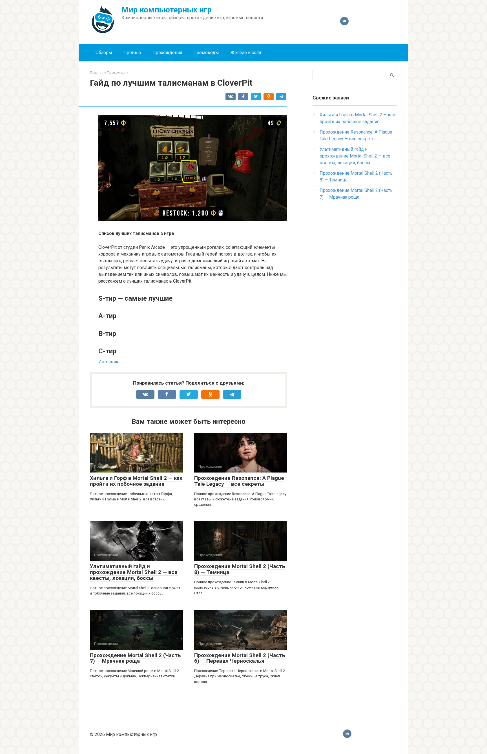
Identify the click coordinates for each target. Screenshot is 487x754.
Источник (108, 361)
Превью (132, 52)
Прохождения (167, 52)
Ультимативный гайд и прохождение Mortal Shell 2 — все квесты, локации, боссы (134, 572)
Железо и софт (246, 52)
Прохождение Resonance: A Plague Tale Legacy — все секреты (239, 481)
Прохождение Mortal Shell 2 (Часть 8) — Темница (239, 569)
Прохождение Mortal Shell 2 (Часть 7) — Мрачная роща (135, 658)
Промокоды (206, 52)
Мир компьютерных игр (166, 9)
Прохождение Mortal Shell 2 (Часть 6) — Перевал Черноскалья (239, 658)
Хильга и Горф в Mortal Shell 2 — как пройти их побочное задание (136, 481)
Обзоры (104, 52)
